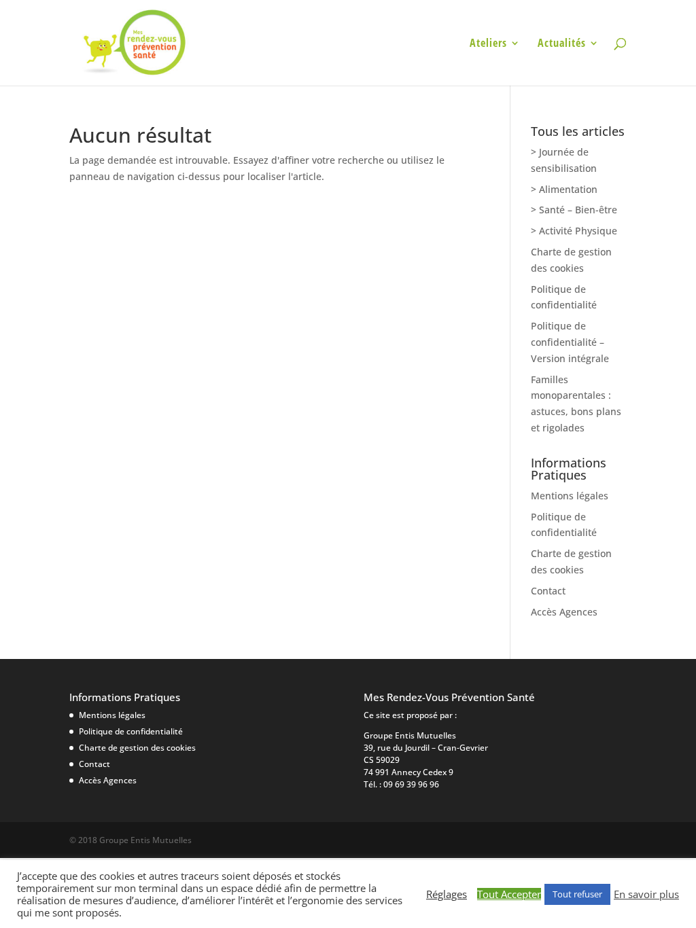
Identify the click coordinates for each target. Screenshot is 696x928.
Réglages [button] (446, 894)
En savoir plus (646, 894)
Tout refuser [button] (577, 894)
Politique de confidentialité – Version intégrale (570, 342)
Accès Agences (564, 611)
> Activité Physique (574, 230)
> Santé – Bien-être (574, 209)
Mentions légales (569, 495)
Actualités (562, 44)
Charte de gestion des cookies (137, 747)
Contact (548, 590)
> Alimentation (564, 189)
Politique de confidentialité (131, 731)
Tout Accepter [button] (509, 894)
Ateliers (488, 44)
